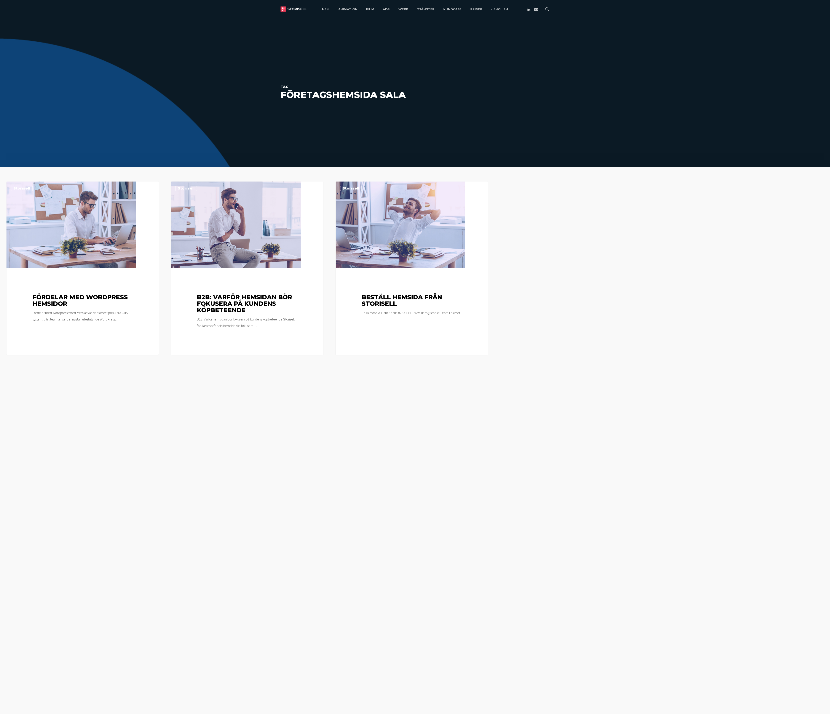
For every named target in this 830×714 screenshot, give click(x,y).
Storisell (21, 188)
